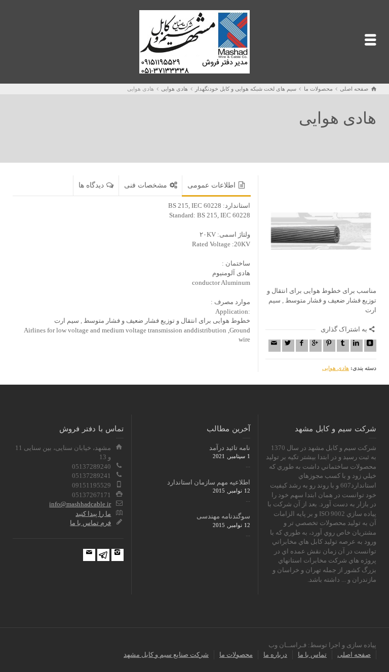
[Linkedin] (357, 346)
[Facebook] (302, 346)
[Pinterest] (329, 346)
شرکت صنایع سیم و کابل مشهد (166, 654)
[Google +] (315, 346)
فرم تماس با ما (90, 523)
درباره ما (275, 654)
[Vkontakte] (370, 346)
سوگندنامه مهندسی (223, 516)
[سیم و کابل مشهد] (194, 41)
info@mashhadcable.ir (80, 504)
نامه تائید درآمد (229, 448)
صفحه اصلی (354, 654)
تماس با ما (312, 654)
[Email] (274, 346)
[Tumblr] (343, 346)
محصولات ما (236, 654)
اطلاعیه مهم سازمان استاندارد (208, 482)
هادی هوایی (335, 368)
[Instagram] (117, 555)
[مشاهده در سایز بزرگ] (320, 230)
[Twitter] (288, 346)
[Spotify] (103, 555)
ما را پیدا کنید (93, 513)
